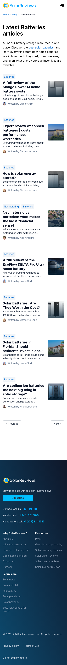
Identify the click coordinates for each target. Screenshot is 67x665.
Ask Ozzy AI (9, 590)
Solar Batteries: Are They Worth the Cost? (21, 305)
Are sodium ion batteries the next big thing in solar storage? (23, 390)
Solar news (9, 579)
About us (8, 538)
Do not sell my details (15, 657)
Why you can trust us (14, 544)
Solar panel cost (12, 596)
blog (14, 14)
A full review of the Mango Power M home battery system (21, 87)
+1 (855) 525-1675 (28, 515)
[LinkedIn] (30, 509)
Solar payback (11, 601)
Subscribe (18, 497)
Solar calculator (11, 585)
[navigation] (19, 5)
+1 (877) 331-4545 (34, 521)
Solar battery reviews (47, 561)
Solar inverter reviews (47, 566)
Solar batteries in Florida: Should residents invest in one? (23, 346)
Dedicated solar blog (15, 555)
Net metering (11, 206)
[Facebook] (25, 509)
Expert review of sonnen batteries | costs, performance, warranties (23, 132)
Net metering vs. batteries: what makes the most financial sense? (21, 218)
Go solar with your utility (48, 544)
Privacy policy (11, 645)
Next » (57, 423)
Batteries (9, 76)
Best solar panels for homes (14, 609)
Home (6, 14)
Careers (7, 566)
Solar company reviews (48, 550)
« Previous (12, 423)
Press (38, 538)
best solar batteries (41, 47)
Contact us (9, 561)
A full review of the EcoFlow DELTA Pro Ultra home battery (23, 264)
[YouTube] (36, 509)
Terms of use (31, 645)
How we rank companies (17, 550)
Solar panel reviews (46, 555)
